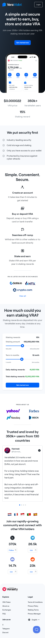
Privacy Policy (33, 606)
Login (38, 4)
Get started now (22, 43)
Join (31, 550)
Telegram (6, 629)
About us (5, 606)
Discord (5, 632)
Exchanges (6, 610)
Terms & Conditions (35, 602)
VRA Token (6, 602)
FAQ (4, 614)
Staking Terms (33, 610)
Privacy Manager (34, 614)
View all (22, 296)
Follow (11, 550)
